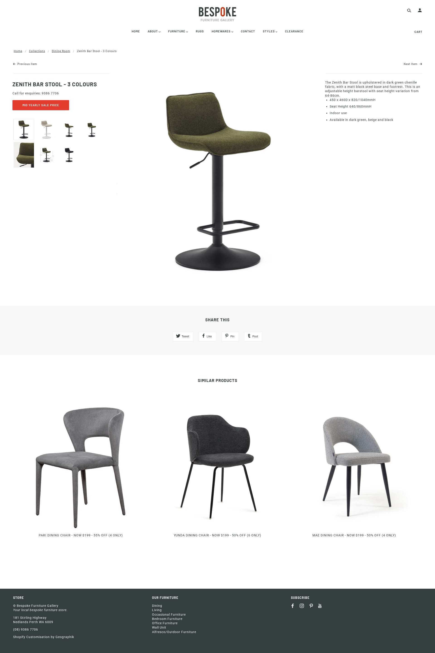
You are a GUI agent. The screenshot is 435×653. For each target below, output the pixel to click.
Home (18, 51)
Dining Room (61, 51)
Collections (37, 51)
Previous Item (27, 64)
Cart (418, 32)
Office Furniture (165, 623)
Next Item (411, 64)
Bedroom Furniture (167, 619)
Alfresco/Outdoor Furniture (174, 632)
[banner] (217, 14)
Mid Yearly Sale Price (40, 105)
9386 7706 (50, 93)
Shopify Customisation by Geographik (43, 637)
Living (157, 610)
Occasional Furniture (169, 614)
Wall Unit (159, 627)
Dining (157, 605)
